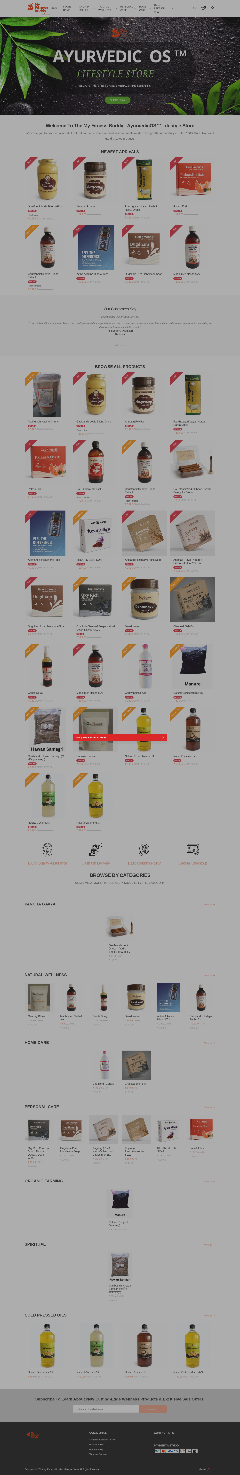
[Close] (163, 737)
